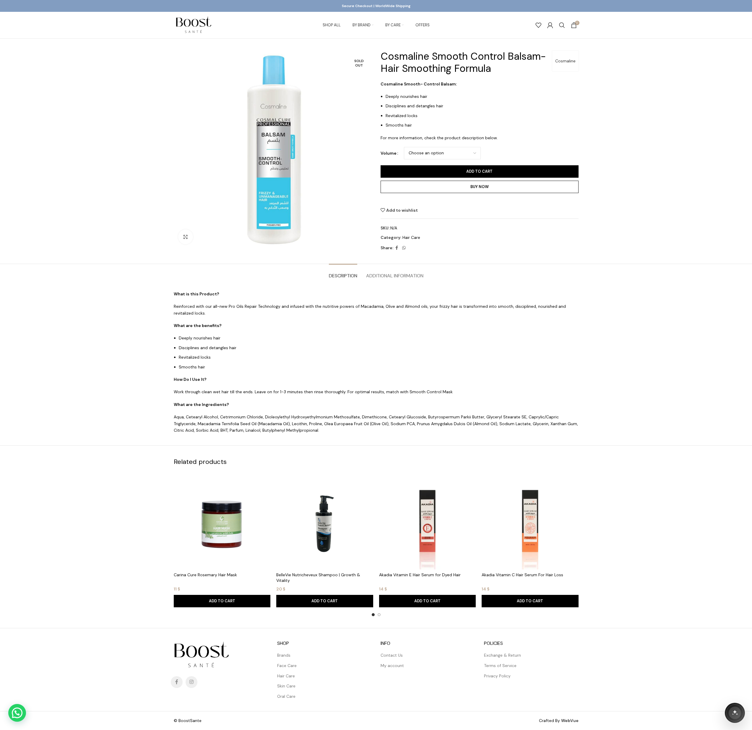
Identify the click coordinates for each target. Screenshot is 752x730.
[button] (222, 601)
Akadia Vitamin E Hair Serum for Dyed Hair (420, 574)
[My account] (550, 25)
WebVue (570, 720)
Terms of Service (500, 665)
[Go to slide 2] (379, 614)
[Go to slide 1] (373, 614)
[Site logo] (193, 24)
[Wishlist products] (538, 25)
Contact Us (392, 655)
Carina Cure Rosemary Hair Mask (205, 574)
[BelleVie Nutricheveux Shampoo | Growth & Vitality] (324, 520)
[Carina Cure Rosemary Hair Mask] (222, 520)
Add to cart (479, 171)
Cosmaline (565, 61)
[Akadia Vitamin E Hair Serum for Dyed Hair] (427, 520)
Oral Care (286, 696)
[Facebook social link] (396, 248)
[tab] (343, 273)
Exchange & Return (502, 655)
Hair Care (411, 237)
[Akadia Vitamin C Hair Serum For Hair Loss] (530, 520)
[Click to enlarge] (185, 236)
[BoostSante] (735, 713)
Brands (283, 655)
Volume (389, 153)
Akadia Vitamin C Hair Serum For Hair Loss (522, 574)
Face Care (287, 665)
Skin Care (286, 686)
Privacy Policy (497, 676)
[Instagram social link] (191, 682)
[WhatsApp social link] (403, 248)
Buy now (479, 186)
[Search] (562, 25)
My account (392, 665)
